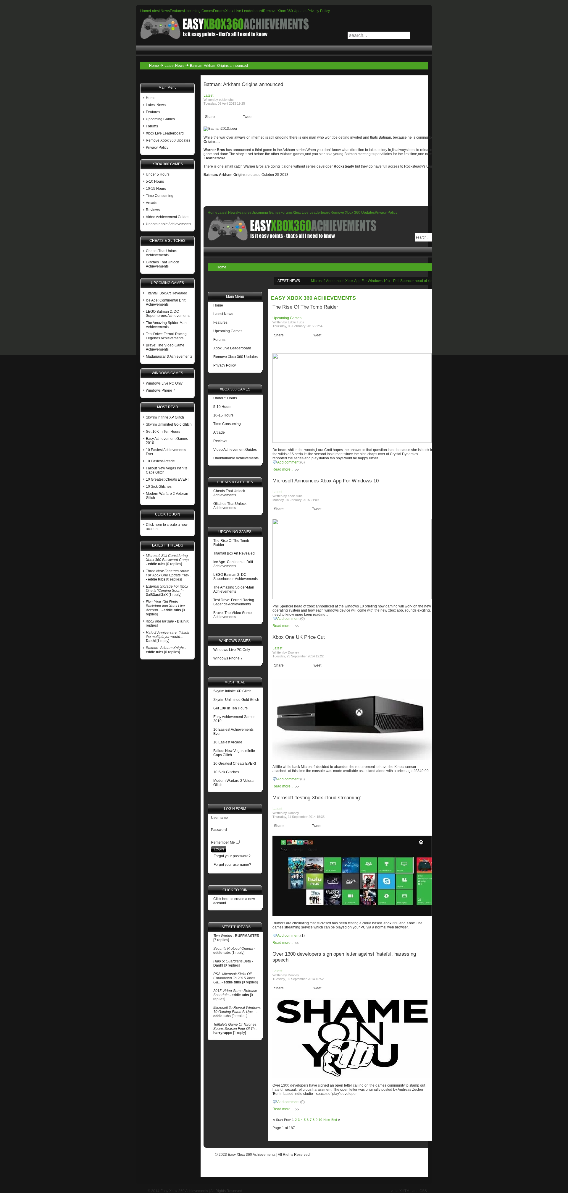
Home (145, 11)
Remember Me (223, 842)
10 (320, 1119)
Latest (208, 95)
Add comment (288, 462)
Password (219, 830)
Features (177, 11)
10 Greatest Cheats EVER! (167, 479)
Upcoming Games (198, 11)
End (334, 1119)
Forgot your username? (232, 865)
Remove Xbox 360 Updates (285, 11)
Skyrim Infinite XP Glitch (165, 417)
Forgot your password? (232, 856)
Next (326, 1119)
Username (219, 818)
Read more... (282, 469)
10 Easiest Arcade (160, 461)
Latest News (160, 11)
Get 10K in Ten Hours (163, 431)
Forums (219, 11)
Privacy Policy (318, 11)
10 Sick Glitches (159, 486)
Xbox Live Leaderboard (244, 11)
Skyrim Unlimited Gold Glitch (169, 424)
